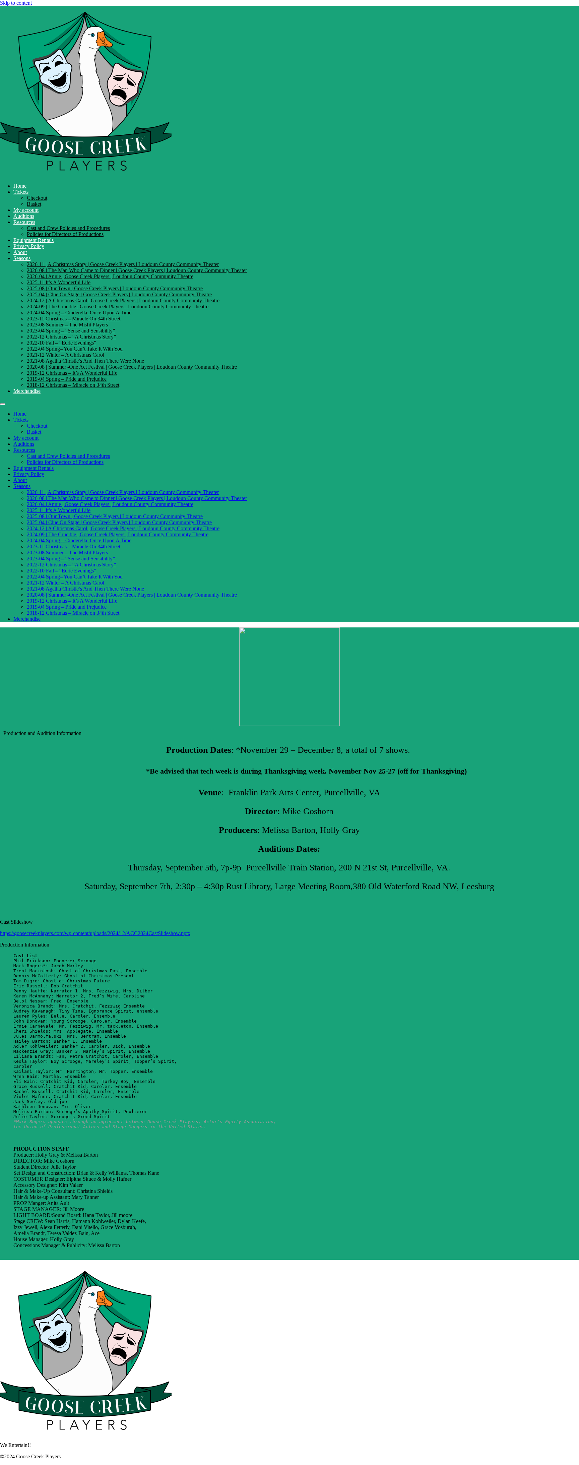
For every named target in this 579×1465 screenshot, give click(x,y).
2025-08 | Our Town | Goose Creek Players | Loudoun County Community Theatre (115, 288)
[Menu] (2, 404)
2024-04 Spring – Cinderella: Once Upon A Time (79, 312)
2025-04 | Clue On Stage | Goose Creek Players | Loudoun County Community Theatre (119, 294)
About (20, 252)
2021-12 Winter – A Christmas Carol (65, 355)
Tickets (20, 192)
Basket (34, 204)
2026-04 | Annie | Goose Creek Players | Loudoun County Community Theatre (110, 276)
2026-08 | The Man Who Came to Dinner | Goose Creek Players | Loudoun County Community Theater (137, 270)
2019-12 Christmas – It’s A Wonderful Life (72, 373)
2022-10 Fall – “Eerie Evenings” (61, 343)
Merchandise (27, 391)
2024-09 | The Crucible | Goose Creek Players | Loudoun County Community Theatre (117, 306)
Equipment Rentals (33, 240)
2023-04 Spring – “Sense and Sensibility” (71, 330)
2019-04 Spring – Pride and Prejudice (67, 379)
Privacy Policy (28, 246)
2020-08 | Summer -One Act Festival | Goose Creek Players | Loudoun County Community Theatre (132, 367)
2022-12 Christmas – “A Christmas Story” (71, 337)
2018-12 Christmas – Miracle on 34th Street (73, 385)
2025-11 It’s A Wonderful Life (58, 282)
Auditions (23, 216)
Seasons (21, 258)
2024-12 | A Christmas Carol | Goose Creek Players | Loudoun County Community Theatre (123, 300)
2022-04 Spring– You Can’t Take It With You (75, 349)
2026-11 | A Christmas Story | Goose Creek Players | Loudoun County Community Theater (123, 264)
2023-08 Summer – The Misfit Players (67, 324)
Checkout (37, 198)
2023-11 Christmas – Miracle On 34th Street (73, 318)
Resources (24, 222)
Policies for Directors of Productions (65, 234)
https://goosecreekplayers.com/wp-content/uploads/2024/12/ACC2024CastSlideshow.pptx (95, 933)
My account (26, 210)
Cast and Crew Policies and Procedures (68, 228)
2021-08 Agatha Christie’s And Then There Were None (85, 361)
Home (19, 186)
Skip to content (16, 3)
